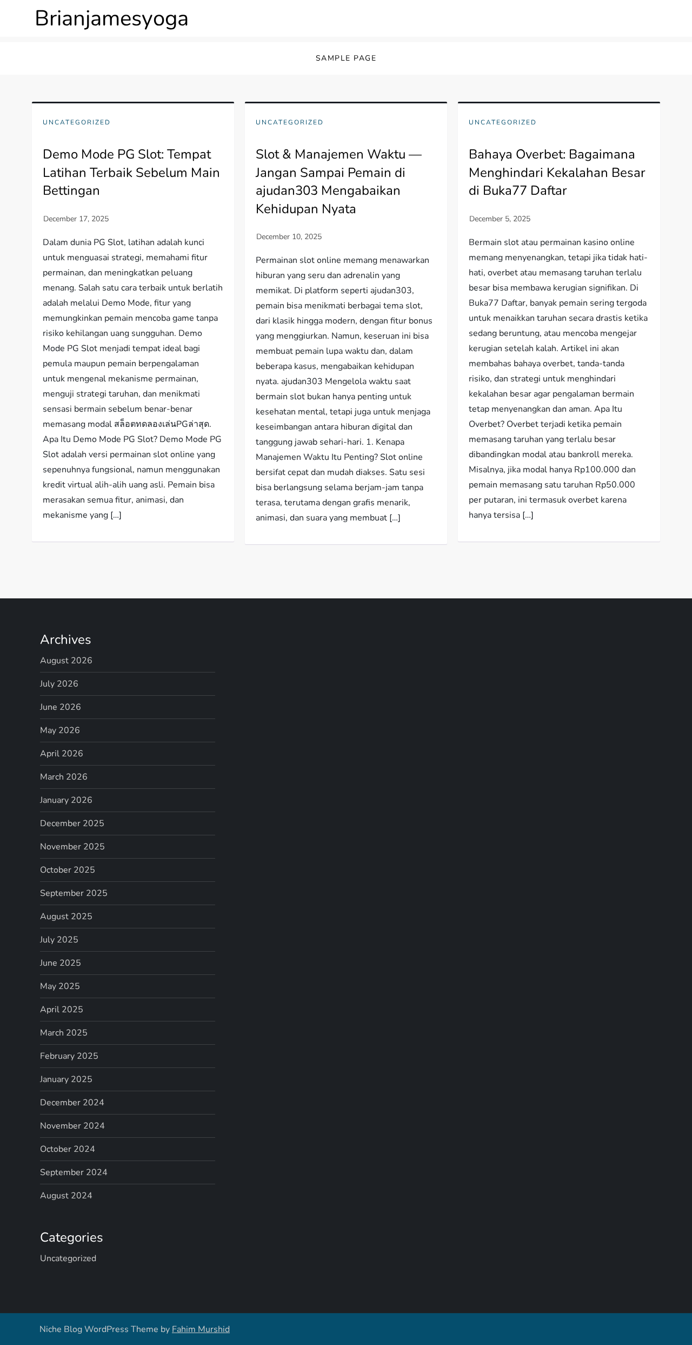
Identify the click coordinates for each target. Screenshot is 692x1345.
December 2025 (72, 823)
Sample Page (346, 58)
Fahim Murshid (201, 1329)
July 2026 (59, 684)
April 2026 (61, 754)
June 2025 (60, 963)
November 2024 (72, 1126)
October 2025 (67, 870)
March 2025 (64, 1033)
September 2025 (74, 893)
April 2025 (61, 1010)
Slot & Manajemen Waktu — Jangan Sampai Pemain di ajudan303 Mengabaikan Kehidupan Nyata (339, 181)
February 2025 (69, 1056)
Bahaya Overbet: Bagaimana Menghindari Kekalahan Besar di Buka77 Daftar (557, 172)
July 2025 (59, 940)
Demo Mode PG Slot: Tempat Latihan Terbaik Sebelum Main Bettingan (131, 172)
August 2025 (66, 916)
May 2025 (60, 986)
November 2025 (72, 847)
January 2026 (66, 800)
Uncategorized (77, 122)
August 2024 (66, 1196)
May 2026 (60, 730)
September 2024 (74, 1172)
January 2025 (66, 1079)
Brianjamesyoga (112, 18)
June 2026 (60, 707)
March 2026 (64, 777)
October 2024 (67, 1149)
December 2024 (72, 1103)
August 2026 (66, 661)
